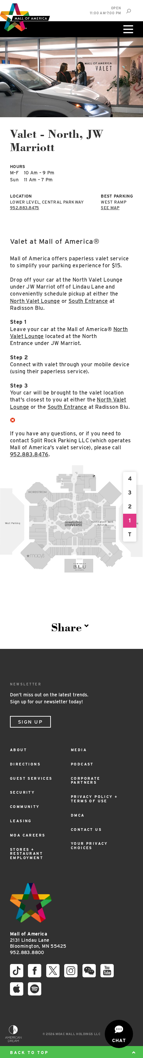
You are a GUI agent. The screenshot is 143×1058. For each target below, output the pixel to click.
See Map (110, 207)
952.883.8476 (29, 454)
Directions (25, 764)
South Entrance (88, 301)
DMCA (78, 815)
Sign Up (30, 722)
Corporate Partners (85, 780)
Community (25, 807)
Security (22, 792)
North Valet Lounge (35, 301)
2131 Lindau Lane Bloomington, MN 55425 (38, 940)
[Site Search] (128, 11)
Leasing (21, 821)
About (18, 750)
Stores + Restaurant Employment (26, 853)
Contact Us (86, 830)
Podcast (82, 764)
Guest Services (31, 778)
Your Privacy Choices (89, 845)
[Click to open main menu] (127, 29)
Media (79, 750)
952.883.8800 (27, 952)
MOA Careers (27, 835)
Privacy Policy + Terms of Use (94, 799)
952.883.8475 (24, 207)
